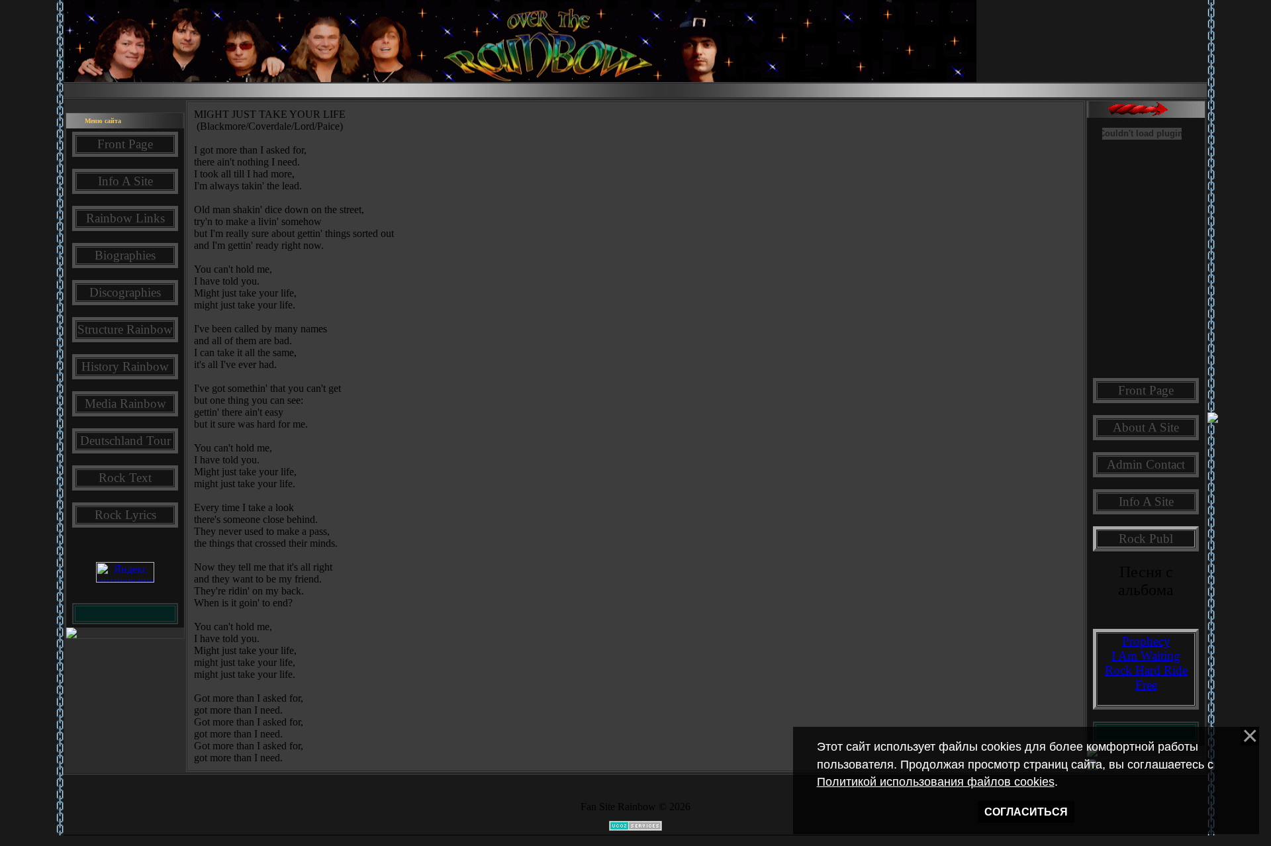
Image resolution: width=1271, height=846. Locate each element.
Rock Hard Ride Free (1146, 677)
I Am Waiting (1145, 656)
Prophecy (1146, 641)
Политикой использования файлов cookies (936, 781)
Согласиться (1026, 812)
